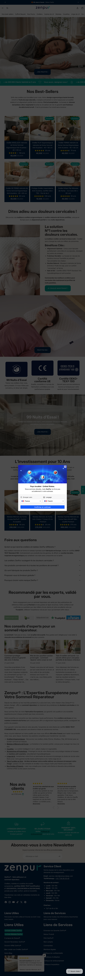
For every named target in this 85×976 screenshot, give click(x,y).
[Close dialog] (65, 466)
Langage (49, 497)
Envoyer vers (27, 497)
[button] (31, 501)
